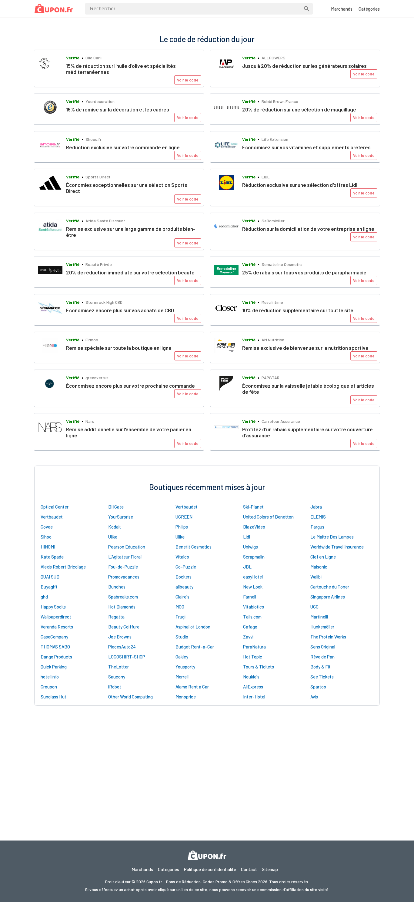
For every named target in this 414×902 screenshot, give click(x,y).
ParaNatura (254, 646)
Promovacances (123, 576)
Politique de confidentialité (210, 869)
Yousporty (185, 666)
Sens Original (322, 646)
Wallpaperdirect (56, 616)
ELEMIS (318, 516)
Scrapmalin (254, 556)
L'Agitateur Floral (125, 556)
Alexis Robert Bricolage (63, 566)
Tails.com (252, 616)
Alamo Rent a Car (192, 686)
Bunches (116, 586)
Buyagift (49, 586)
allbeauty (184, 586)
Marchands (341, 9)
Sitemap (270, 869)
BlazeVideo (254, 526)
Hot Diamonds (121, 606)
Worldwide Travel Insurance (337, 546)
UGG (314, 606)
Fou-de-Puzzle (123, 566)
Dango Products (56, 656)
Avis (314, 696)
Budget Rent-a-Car (194, 646)
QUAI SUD (50, 576)
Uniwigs (250, 546)
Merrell (182, 676)
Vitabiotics (253, 606)
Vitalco (182, 556)
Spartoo (318, 686)
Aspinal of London (192, 626)
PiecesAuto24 (122, 646)
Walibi (316, 576)
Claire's (182, 596)
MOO (179, 606)
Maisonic (318, 566)
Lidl (246, 536)
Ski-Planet (253, 506)
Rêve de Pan (322, 656)
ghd (44, 596)
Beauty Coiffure (123, 626)
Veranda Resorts (57, 626)
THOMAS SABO (55, 646)
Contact (249, 869)
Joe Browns (120, 636)
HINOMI (48, 546)
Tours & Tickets (258, 666)
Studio (181, 636)
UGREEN (183, 516)
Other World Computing (130, 696)
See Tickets (322, 676)
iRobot (114, 686)
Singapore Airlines (327, 596)
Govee (47, 526)
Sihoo (46, 536)
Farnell (249, 596)
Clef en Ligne (323, 556)
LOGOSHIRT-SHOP (126, 656)
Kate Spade (52, 556)
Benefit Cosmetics (193, 546)
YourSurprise (120, 516)
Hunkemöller (322, 626)
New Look (252, 586)
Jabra (316, 506)
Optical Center (54, 506)
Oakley (181, 656)
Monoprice (185, 696)
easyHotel (253, 576)
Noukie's (251, 676)
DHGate (116, 506)
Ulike (112, 536)
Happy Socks (53, 606)
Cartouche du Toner (329, 586)
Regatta (116, 616)
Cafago (250, 626)
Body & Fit (320, 666)
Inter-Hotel (254, 696)
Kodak (114, 526)
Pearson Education (126, 546)
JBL (247, 566)
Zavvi (248, 636)
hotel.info (50, 676)
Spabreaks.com (123, 596)
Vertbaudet (186, 506)
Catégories (369, 9)
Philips (181, 526)
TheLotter (118, 666)
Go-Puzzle (185, 566)
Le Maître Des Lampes (332, 536)
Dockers (183, 576)
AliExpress (253, 686)
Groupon (49, 686)
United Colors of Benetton (268, 516)
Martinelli (319, 616)
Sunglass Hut (53, 696)
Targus (317, 526)
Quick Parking (54, 666)
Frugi (180, 616)
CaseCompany (54, 636)
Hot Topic (252, 656)
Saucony (116, 676)
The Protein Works (328, 636)
